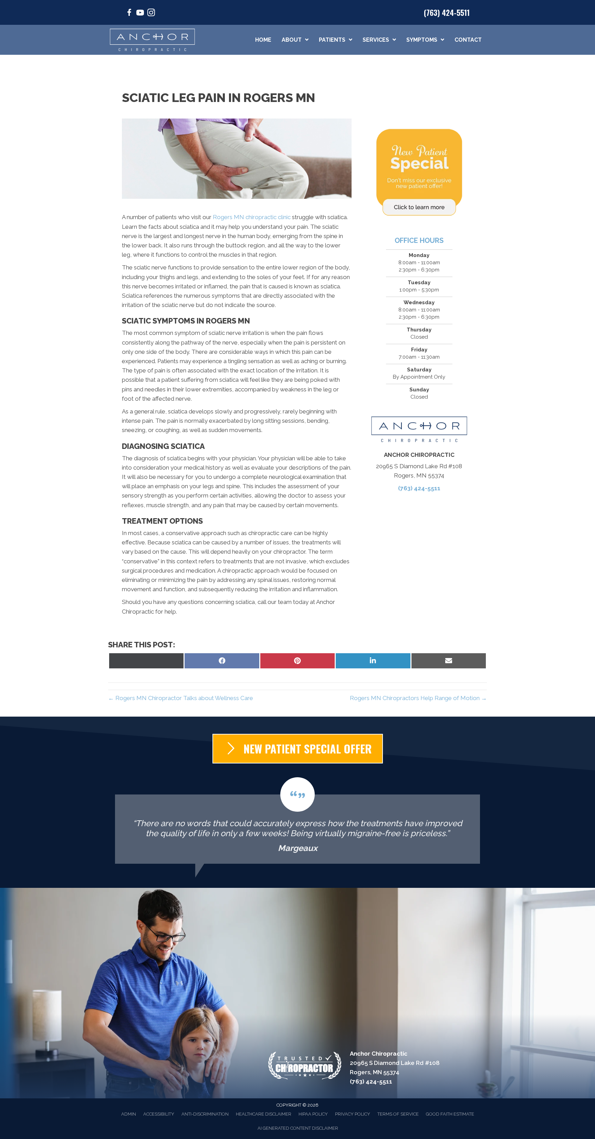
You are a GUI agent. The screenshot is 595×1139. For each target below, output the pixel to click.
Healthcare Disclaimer (263, 1114)
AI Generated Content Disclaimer (298, 1128)
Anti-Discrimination (205, 1114)
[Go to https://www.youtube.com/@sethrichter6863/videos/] (140, 14)
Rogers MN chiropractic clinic (252, 217)
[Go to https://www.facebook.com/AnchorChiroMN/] (129, 14)
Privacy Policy (352, 1114)
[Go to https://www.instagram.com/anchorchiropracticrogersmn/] (151, 14)
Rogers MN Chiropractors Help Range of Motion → (418, 698)
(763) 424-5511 (447, 12)
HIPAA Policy (313, 1114)
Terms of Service (398, 1114)
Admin (128, 1114)
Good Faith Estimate (450, 1114)
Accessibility (158, 1114)
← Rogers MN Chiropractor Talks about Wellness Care (180, 698)
